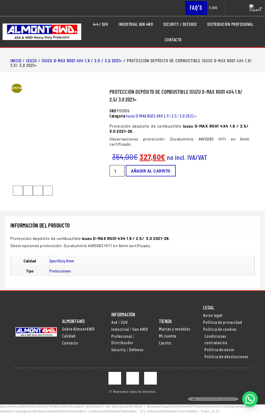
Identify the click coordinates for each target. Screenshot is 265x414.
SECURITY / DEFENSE (180, 24)
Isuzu (31, 60)
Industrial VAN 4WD (136, 24)
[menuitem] (255, 8)
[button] (18, 191)
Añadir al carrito (151, 171)
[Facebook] (114, 378)
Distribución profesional (230, 24)
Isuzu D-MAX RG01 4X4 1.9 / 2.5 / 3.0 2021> (82, 60)
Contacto (173, 39)
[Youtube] (150, 378)
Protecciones (60, 271)
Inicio (15, 60)
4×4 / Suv (100, 24)
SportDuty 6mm (61, 261)
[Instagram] (132, 378)
